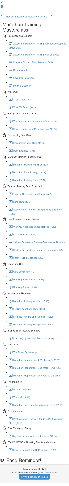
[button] (2, 3)
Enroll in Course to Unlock (34, 476)
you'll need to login (47, 472)
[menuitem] (2, 7)
